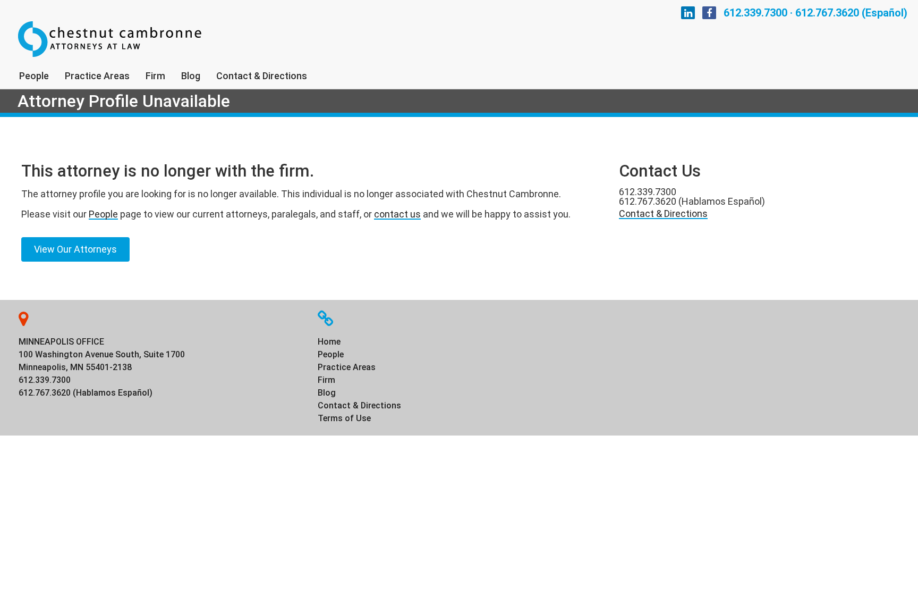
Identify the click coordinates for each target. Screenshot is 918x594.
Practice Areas (97, 75)
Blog (190, 75)
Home (329, 342)
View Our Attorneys (75, 249)
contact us (397, 214)
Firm (155, 75)
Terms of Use (344, 418)
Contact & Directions (261, 75)
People (34, 75)
